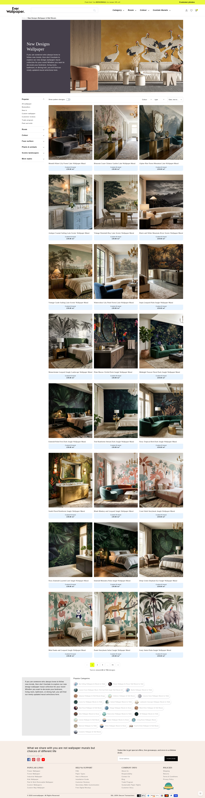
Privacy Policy (168, 779)
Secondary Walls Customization (87, 785)
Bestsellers (26, 107)
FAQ (77, 771)
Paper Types (80, 774)
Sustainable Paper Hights (131, 785)
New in (24, 110)
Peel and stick (27, 123)
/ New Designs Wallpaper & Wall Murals (41, 18)
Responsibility (127, 774)
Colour (25, 135)
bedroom (58, 689)
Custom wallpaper (28, 113)
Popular (25, 99)
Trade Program (127, 782)
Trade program (27, 120)
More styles (27, 159)
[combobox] (64, 10)
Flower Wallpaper (33, 771)
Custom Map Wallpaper (36, 787)
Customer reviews (28, 117)
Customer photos (187, 2)
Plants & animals (29, 147)
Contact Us (126, 776)
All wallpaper (26, 104)
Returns (166, 774)
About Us (125, 771)
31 (113, 665)
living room (29, 692)
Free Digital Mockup (83, 787)
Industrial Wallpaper (34, 776)
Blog (123, 779)
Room (24, 129)
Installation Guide (82, 779)
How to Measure (82, 776)
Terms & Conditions (170, 776)
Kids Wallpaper (32, 779)
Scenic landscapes (30, 153)
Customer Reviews (83, 782)
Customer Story (127, 787)
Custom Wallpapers (34, 785)
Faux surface (28, 141)
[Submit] (94, 10)
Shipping (166, 771)
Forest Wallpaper (33, 774)
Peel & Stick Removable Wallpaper (40, 782)
